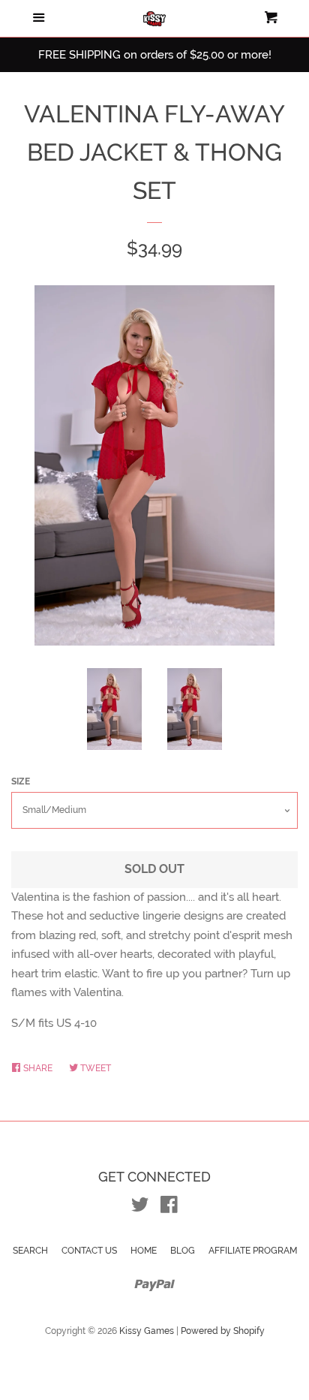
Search (30, 1250)
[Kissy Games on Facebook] (169, 1208)
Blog (182, 1250)
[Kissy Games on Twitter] (140, 1208)
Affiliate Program (252, 1250)
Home (143, 1250)
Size (20, 781)
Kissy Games (146, 1331)
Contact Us (89, 1250)
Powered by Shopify (223, 1331)
